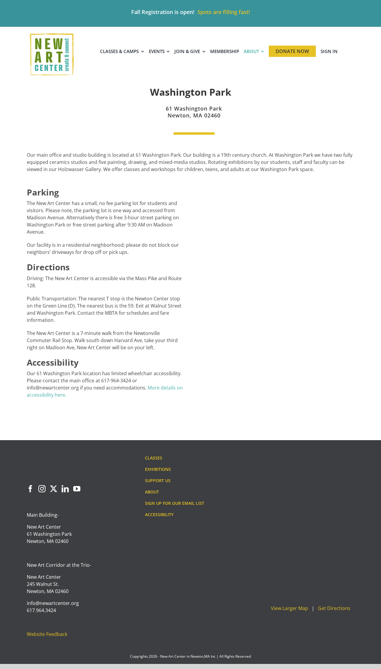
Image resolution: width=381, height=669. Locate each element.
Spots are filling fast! (223, 11)
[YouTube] (76, 488)
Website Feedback (47, 634)
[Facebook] (30, 488)
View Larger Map (289, 608)
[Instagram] (42, 488)
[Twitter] (53, 488)
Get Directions (334, 608)
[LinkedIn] (65, 488)
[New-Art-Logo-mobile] (51, 35)
